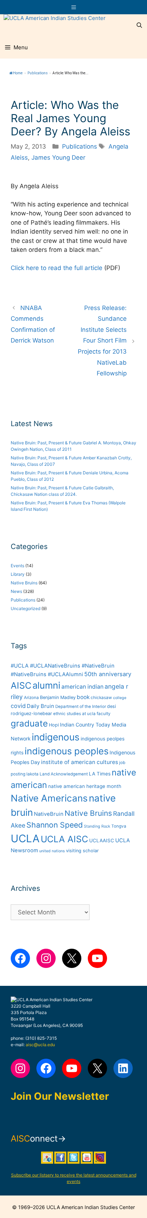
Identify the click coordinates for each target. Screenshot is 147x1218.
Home (17, 73)
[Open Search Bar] (139, 25)
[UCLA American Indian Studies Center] (55, 25)
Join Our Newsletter (60, 1096)
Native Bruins (24, 582)
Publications (37, 73)
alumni (46, 685)
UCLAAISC (101, 840)
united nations (52, 851)
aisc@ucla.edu (40, 1044)
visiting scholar (82, 850)
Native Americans (49, 798)
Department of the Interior (80, 706)
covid (18, 705)
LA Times (100, 774)
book (83, 697)
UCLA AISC (64, 839)
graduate (29, 723)
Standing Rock (97, 826)
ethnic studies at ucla (74, 713)
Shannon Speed (54, 824)
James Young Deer (58, 157)
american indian (82, 686)
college (119, 697)
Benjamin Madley (58, 697)
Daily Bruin (40, 706)
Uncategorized (25, 608)
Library (18, 574)
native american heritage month (84, 786)
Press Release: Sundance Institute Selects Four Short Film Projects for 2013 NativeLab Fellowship (102, 340)
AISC (21, 685)
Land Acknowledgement (64, 774)
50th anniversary (107, 674)
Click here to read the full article (56, 267)
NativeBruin (49, 814)
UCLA (25, 838)
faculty (104, 713)
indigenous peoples (66, 751)
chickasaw (101, 697)
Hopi (54, 725)
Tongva (118, 826)
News (16, 591)
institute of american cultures (79, 762)
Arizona (31, 697)
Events (17, 565)
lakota (32, 774)
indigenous (56, 737)
